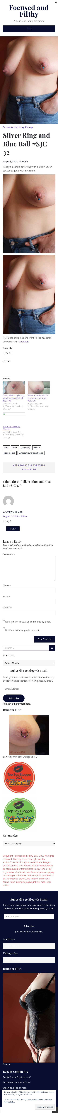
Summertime (29, 469)
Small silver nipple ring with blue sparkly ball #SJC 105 (13, 398)
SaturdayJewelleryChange (31, 453)
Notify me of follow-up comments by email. (28, 621)
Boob (15, 447)
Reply (13, 529)
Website (7, 607)
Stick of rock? (24, 1077)
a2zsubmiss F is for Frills (29, 465)
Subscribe (13, 698)
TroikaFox (8, 1077)
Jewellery (25, 447)
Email (7, 596)
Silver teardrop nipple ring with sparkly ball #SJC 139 (38, 398)
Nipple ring (9, 453)
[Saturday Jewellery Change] (14, 419)
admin (25, 161)
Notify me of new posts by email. (22, 630)
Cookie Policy (9, 1102)
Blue (6, 447)
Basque (7, 1064)
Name (7, 585)
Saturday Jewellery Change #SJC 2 (20, 756)
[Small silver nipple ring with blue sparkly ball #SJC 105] (14, 387)
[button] (56, 2)
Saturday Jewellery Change (18, 127)
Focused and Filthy (29, 10)
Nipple (37, 447)
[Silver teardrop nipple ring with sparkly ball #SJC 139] (39, 387)
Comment (9, 554)
